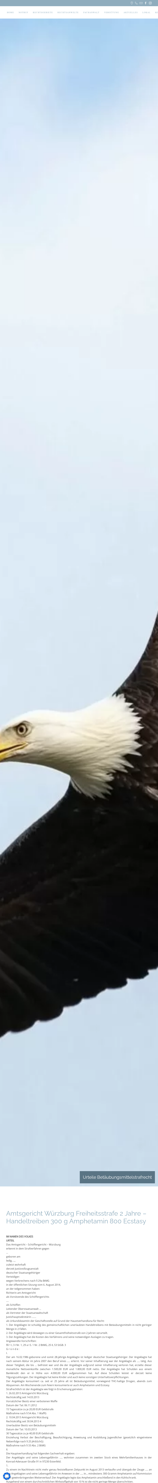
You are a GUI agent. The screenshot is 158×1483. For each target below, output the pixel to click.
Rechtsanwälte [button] (68, 12)
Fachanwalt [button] (91, 12)
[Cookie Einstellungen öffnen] (6, 1476)
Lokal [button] (146, 12)
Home (10, 12)
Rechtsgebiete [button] (43, 12)
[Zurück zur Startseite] (6, 12)
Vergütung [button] (111, 12)
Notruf (23, 12)
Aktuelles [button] (131, 12)
